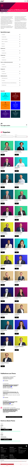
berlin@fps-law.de (3, 450)
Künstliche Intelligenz (4, 39)
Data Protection (20, 461)
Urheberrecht (3, 55)
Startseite (2, 12)
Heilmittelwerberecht (4, 78)
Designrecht (3, 69)
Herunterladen (6, 380)
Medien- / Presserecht (5, 41)
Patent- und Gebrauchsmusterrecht (7, 62)
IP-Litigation (3, 34)
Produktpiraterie (4, 66)
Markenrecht (3, 48)
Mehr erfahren (6, 429)
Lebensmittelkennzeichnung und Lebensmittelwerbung (9, 82)
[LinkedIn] (26, 446)
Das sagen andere (5, 125)
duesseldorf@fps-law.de (13, 450)
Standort (16, 134)
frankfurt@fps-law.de (21, 451)
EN (25, 1)
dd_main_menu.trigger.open (27, 1)
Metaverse (3, 43)
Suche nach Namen (3, 134)
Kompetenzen (6, 12)
